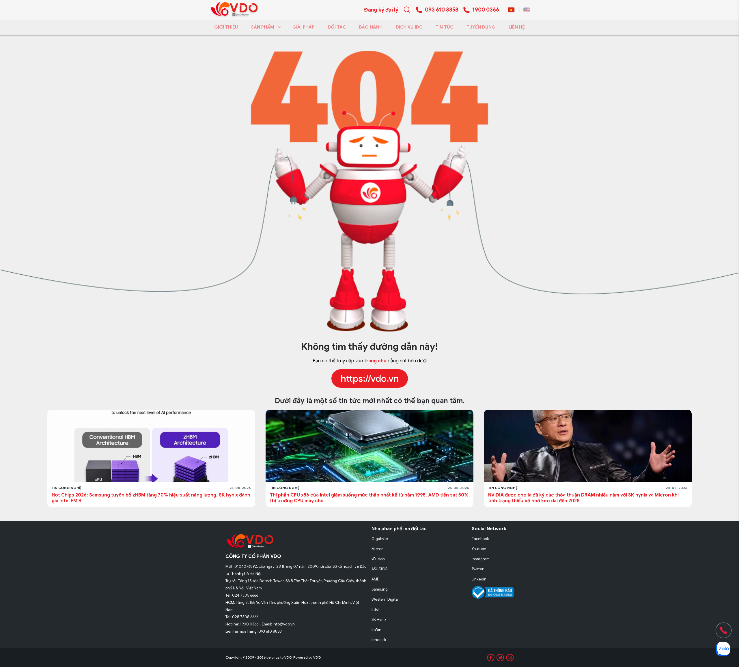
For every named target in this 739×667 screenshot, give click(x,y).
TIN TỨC (444, 27)
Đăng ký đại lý (381, 10)
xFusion (378, 559)
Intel (375, 609)
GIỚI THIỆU (226, 27)
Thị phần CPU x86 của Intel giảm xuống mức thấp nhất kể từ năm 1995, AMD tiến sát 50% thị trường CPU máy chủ (151, 498)
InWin (376, 629)
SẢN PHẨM (262, 27)
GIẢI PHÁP (303, 27)
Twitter (478, 569)
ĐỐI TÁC (337, 27)
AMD (376, 579)
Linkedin (479, 579)
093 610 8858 (441, 10)
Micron (378, 548)
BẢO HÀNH (370, 27)
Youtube (479, 548)
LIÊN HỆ (517, 27)
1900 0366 (485, 10)
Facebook (480, 538)
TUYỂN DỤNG (480, 27)
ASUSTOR (380, 569)
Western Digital (385, 599)
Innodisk (379, 639)
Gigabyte (380, 538)
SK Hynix (379, 619)
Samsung (380, 589)
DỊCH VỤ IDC (409, 27)
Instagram (481, 559)
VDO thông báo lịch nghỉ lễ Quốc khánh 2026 (539, 495)
